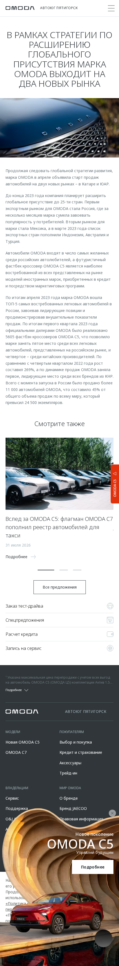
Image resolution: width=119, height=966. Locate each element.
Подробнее (93, 867)
